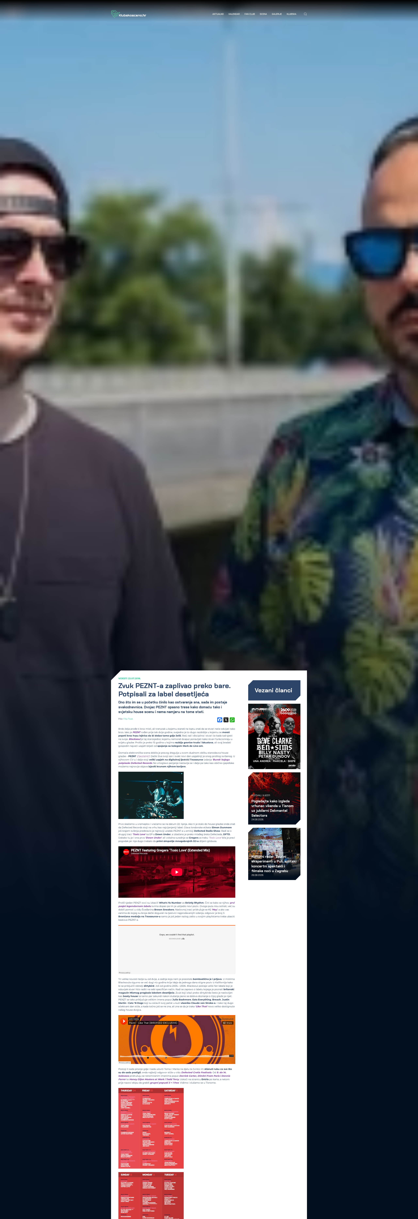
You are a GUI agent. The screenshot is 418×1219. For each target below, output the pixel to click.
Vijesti (122, 678)
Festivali (256, 795)
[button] (305, 14)
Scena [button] (263, 14)
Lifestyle (256, 850)
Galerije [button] (277, 14)
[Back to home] (128, 14)
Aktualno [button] (218, 14)
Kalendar (234, 14)
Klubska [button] (291, 14)
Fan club (250, 14)
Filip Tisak (128, 719)
